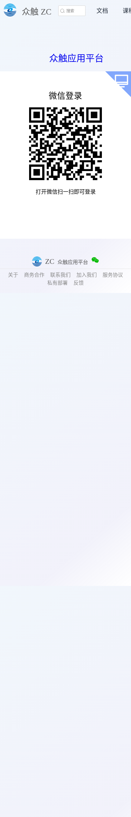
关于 (13, 275)
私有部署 (57, 283)
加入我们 (86, 275)
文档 (102, 11)
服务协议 (113, 275)
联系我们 (60, 275)
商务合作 (34, 275)
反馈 (79, 283)
